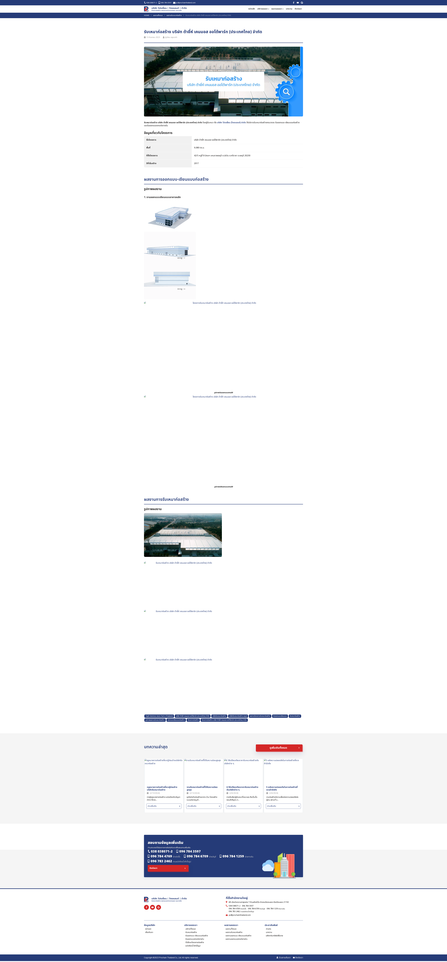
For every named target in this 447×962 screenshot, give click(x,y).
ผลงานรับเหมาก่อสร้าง (174, 15)
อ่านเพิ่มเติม (152, 806)
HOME (146, 15)
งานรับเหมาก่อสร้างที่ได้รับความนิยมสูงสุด (202, 788)
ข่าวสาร (268, 929)
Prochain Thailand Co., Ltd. (170, 957)
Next (300, 755)
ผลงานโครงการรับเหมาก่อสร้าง (260, 716)
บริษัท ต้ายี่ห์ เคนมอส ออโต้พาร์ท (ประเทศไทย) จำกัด (192, 716)
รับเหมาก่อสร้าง (295, 716)
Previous (295, 755)
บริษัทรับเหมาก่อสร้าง (219, 716)
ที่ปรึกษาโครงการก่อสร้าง (194, 942)
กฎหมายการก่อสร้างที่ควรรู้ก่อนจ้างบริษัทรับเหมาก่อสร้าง (162, 788)
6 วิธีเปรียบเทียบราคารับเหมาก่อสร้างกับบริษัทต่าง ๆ (242, 788)
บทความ (289, 8)
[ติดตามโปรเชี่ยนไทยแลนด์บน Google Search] (302, 2)
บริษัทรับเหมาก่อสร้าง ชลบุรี (238, 716)
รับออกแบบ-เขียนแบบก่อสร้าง (196, 936)
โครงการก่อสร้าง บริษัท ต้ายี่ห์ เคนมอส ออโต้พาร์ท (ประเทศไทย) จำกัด (224, 720)
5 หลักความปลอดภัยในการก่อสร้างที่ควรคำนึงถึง (282, 788)
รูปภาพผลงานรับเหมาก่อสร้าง (155, 720)
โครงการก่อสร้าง (193, 720)
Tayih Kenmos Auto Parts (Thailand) (159, 716)
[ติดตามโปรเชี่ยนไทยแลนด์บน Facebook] (294, 2)
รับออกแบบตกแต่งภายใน (194, 939)
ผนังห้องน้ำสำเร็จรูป (192, 946)
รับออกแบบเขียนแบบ (280, 716)
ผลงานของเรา (276, 8)
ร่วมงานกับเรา (285, 957)
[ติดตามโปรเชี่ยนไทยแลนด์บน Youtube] (298, 2)
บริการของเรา (262, 8)
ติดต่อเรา (298, 8)
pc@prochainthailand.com (240, 915)
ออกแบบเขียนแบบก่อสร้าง (176, 720)
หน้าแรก (148, 929)
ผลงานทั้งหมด (158, 15)
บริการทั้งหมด (190, 929)
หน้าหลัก (251, 8)
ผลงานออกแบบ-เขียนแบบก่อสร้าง (238, 936)
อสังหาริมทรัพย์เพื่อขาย (274, 936)
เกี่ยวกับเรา (149, 932)
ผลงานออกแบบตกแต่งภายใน (236, 939)
